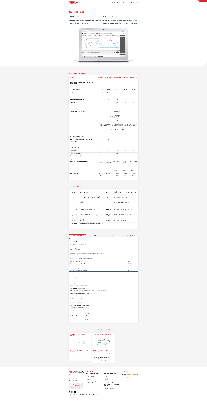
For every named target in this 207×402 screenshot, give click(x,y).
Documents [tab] (94, 235)
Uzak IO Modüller (90, 379)
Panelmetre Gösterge (109, 387)
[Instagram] (72, 392)
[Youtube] (75, 392)
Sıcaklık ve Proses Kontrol (110, 388)
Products (75, 8)
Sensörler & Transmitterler (110, 373)
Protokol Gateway (91, 382)
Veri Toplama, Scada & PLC (92, 373)
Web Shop (125, 371)
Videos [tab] (112, 235)
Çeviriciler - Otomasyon (110, 390)
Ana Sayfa (107, 2)
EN (137, 2)
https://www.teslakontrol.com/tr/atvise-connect (117, 130)
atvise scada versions (78, 73)
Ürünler (117, 2)
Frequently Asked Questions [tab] (129, 235)
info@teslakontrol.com (73, 374)
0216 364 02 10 (71, 377)
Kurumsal (113, 2)
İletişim (130, 2)
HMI (87, 378)
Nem (106, 376)
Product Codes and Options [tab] (77, 235)
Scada (80, 8)
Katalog (122, 2)
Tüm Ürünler (90, 371)
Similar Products (103, 330)
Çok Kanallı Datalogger (92, 381)
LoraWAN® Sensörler (109, 382)
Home (71, 8)
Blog (126, 2)
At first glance (75, 186)
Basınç (106, 378)
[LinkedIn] (70, 392)
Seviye (106, 379)
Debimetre (107, 381)
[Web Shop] (130, 374)
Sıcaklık (106, 375)
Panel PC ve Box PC (91, 376)
